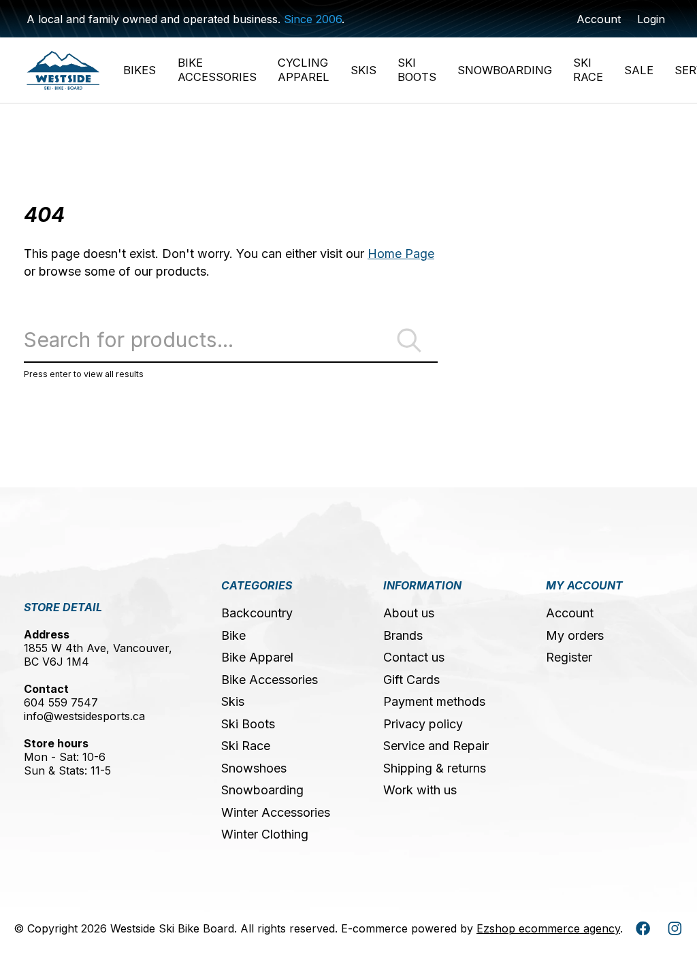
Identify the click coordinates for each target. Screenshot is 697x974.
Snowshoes (254, 768)
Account (570, 613)
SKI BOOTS (417, 70)
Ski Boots (248, 724)
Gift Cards (411, 679)
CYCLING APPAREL (303, 70)
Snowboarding (262, 790)
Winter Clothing (264, 834)
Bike (233, 635)
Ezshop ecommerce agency (548, 928)
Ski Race (245, 745)
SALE (638, 70)
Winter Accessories (275, 812)
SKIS (363, 70)
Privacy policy (423, 724)
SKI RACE (588, 70)
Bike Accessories (269, 679)
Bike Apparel (257, 657)
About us (408, 613)
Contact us (413, 657)
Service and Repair (436, 745)
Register (569, 657)
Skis (232, 701)
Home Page (401, 253)
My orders (575, 635)
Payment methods (434, 701)
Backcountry (257, 613)
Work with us (420, 790)
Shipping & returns (434, 768)
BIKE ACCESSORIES (217, 70)
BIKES (139, 70)
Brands (403, 635)
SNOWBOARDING (504, 70)
